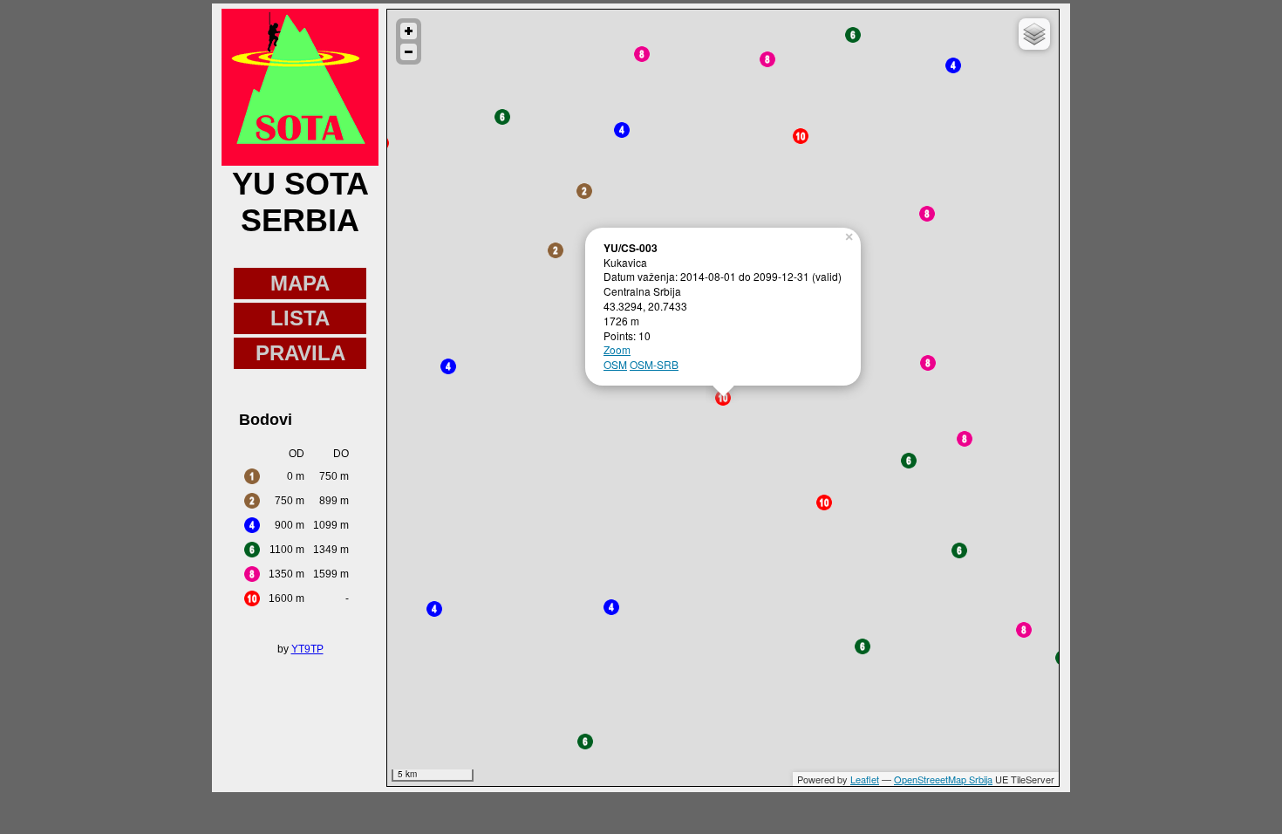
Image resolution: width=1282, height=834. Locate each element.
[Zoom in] (408, 31)
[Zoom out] (408, 52)
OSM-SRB (654, 364)
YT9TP (307, 649)
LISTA (300, 318)
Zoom (617, 349)
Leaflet (864, 779)
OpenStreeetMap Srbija (943, 779)
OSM (615, 364)
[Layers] (1034, 34)
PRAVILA (300, 353)
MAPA (300, 283)
